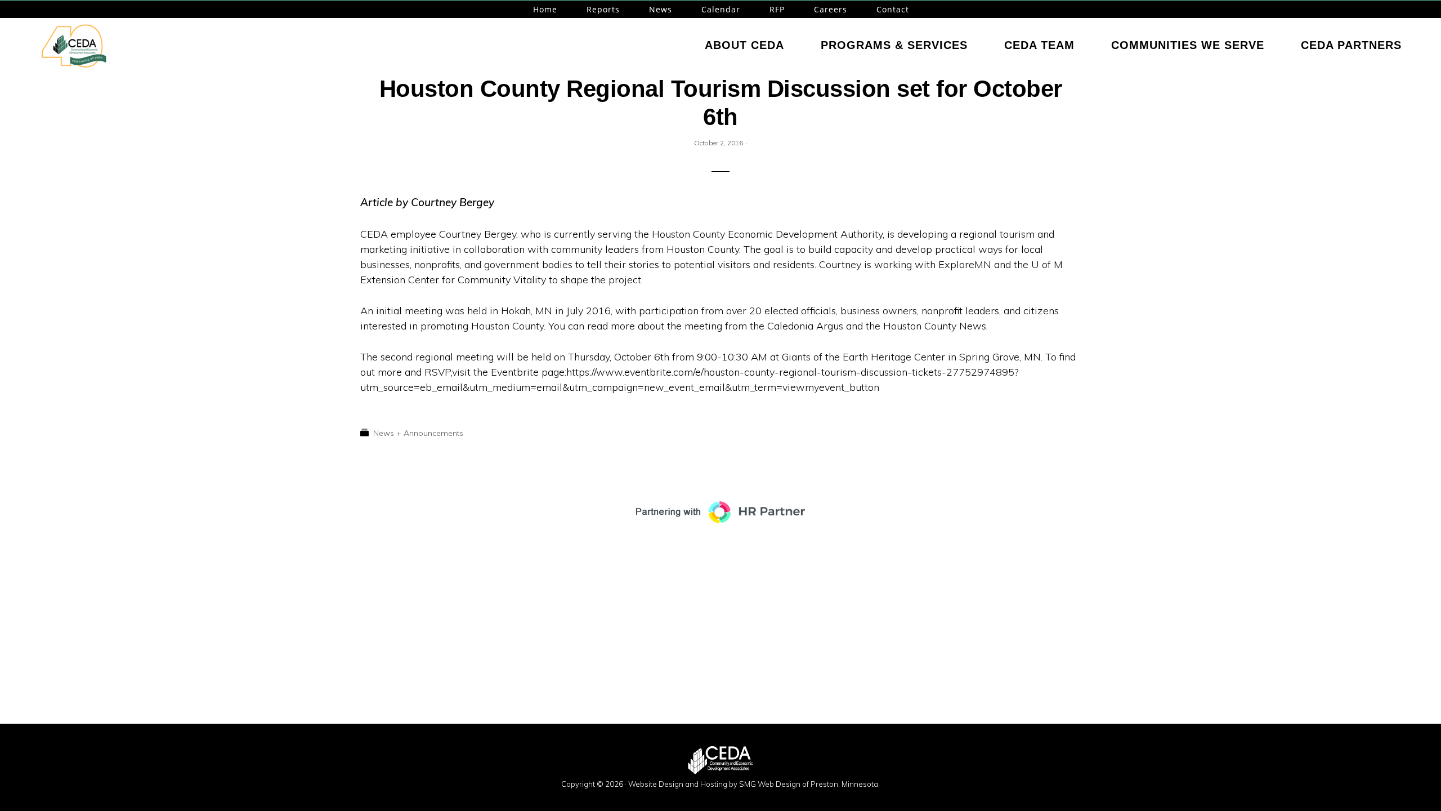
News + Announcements (418, 433)
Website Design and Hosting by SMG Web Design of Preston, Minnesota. (754, 783)
